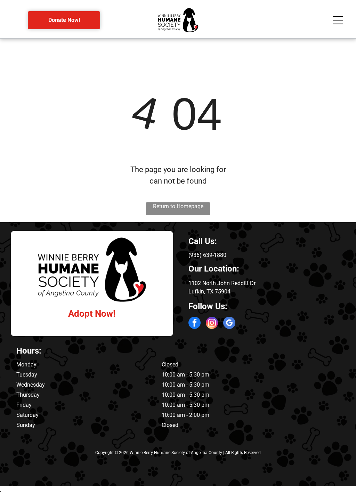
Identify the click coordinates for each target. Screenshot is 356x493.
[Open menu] (338, 20)
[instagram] (212, 324)
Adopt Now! (91, 313)
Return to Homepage (178, 206)
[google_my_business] (229, 324)
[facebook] (194, 324)
